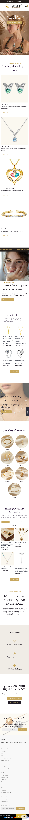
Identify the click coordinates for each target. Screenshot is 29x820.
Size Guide (3, 790)
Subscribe (22, 730)
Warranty (3, 794)
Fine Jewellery (4, 775)
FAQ (2, 753)
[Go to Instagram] (2, 410)
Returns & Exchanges (6, 758)
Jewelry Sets (14, 522)
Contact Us (3, 751)
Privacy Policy (4, 797)
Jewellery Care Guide (6, 792)
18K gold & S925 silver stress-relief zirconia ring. (8, 361)
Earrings (14, 525)
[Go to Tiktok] (2, 413)
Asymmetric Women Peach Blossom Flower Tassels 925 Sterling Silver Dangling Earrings (21, 569)
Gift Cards (3, 784)
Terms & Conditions (5, 799)
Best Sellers (4, 781)
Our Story (3, 766)
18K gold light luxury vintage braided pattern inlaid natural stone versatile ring (7, 545)
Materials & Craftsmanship (7, 769)
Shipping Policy (4, 756)
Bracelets (23, 522)
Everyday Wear (4, 777)
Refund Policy (4, 801)
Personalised (4, 779)
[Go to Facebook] (2, 406)
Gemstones (5, 522)
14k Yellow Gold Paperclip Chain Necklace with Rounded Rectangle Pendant (20, 340)
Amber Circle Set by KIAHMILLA (20, 543)
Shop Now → (6, 112)
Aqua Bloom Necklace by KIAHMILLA (7, 567)
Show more (15, 371)
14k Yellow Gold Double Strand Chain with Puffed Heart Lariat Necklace (8, 340)
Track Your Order (5, 760)
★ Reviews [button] (27, 411)
